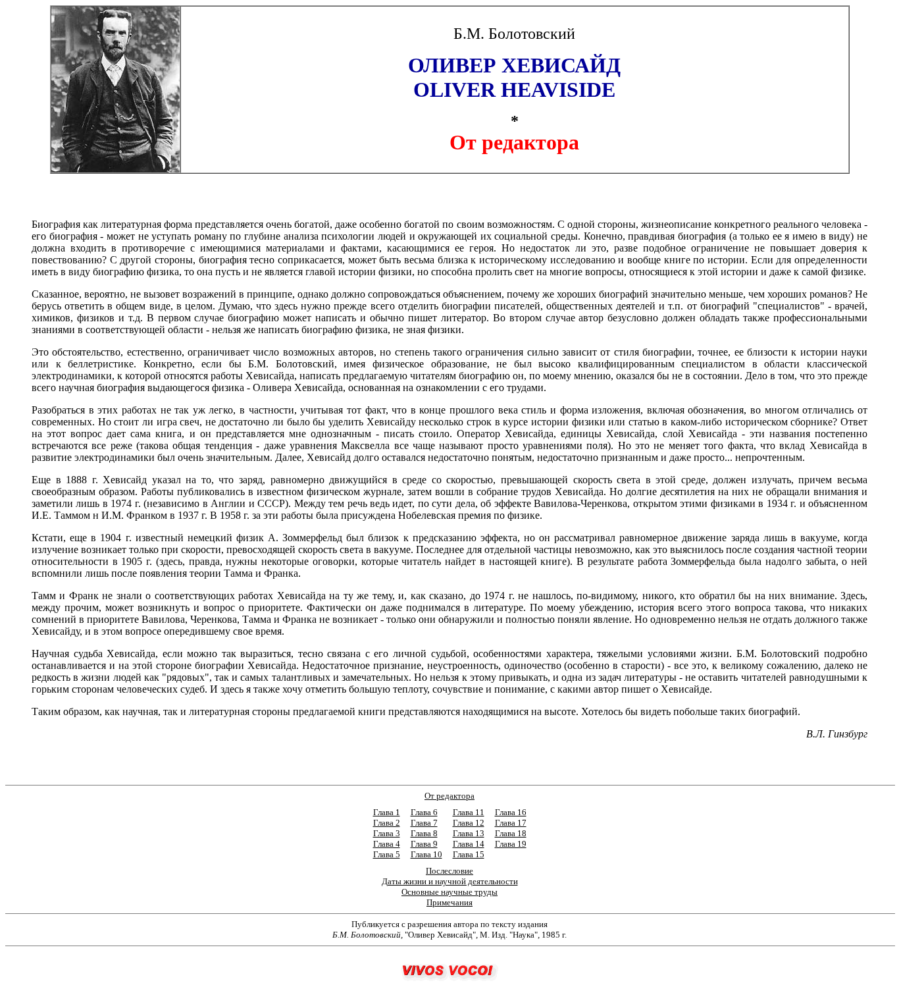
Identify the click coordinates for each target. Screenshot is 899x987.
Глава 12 (468, 823)
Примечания (449, 902)
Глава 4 (386, 844)
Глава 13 (468, 833)
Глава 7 (424, 823)
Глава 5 (386, 854)
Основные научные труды (449, 892)
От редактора (449, 796)
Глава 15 (468, 854)
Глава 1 (386, 812)
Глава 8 (424, 833)
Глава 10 (426, 854)
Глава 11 (468, 812)
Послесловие (449, 871)
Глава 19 (511, 844)
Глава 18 (511, 833)
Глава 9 (424, 844)
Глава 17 (511, 823)
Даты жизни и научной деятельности (450, 881)
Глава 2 (386, 823)
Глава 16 (511, 812)
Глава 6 (424, 812)
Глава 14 (468, 844)
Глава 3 (386, 833)
